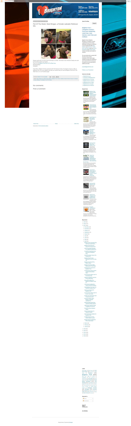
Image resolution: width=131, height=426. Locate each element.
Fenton (58, 78)
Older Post (76, 123)
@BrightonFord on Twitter (88, 82)
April (86, 241)
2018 (85, 223)
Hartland (62, 78)
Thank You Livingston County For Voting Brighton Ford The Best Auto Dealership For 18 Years (89, 158)
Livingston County (92, 387)
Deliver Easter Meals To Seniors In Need (89, 312)
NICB (90, 390)
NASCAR (86, 390)
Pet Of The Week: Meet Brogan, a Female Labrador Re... (89, 299)
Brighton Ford (54, 78)
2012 (85, 335)
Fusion (87, 383)
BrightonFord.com (87, 76)
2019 (85, 221)
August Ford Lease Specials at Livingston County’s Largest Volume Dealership (93, 172)
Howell (65, 78)
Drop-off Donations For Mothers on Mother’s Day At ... (90, 281)
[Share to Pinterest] (58, 77)
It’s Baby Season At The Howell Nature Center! (89, 317)
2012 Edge (84, 370)
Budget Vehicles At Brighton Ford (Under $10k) (90, 320)
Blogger (71, 422)
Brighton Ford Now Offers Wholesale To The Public (90, 265)
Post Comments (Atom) (43, 125)
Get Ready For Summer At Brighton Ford (89, 268)
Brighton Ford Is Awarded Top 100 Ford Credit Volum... (90, 243)
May (86, 239)
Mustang (95, 389)
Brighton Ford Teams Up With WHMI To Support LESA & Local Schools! (93, 93)
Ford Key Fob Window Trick (92, 184)
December (87, 227)
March (86, 323)
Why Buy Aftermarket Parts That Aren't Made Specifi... (90, 303)
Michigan (87, 389)
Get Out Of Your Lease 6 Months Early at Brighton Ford (93, 106)
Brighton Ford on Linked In (88, 80)
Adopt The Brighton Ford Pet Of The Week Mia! (90, 278)
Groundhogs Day (87, 385)
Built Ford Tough (85, 376)
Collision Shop (92, 49)
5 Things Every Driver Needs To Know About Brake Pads (90, 271)
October (86, 230)
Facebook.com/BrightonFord (89, 77)
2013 (85, 334)
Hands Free (93, 385)
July (85, 235)
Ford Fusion (89, 380)
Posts (85, 398)
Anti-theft (91, 371)
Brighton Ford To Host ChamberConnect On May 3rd (90, 259)
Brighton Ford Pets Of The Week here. (47, 63)
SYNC (83, 391)
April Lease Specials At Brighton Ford (89, 291)
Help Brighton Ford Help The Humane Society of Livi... (90, 288)
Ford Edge (90, 378)
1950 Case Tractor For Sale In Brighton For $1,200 (90, 306)
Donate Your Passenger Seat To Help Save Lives (90, 296)
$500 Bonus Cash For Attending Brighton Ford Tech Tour (92, 132)
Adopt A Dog (46, 78)
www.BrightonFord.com (87, 66)
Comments (86, 400)
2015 (85, 330)
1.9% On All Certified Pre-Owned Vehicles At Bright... (90, 285)
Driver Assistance (92, 377)
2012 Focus (90, 370)
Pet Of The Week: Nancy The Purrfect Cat (90, 256)
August (86, 234)
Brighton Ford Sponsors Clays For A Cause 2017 (90, 246)
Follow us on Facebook (87, 70)
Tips (96, 391)
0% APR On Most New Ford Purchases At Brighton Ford (90, 252)
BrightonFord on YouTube (88, 79)
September (87, 232)
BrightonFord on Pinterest (88, 85)
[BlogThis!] (54, 77)
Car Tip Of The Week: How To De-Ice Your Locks (90, 293)
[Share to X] (55, 77)
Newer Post (35, 123)
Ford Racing (90, 382)
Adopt (37, 78)
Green (95, 383)
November (87, 228)
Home (56, 123)
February (87, 324)
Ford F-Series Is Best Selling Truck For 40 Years (93, 119)
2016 (85, 328)
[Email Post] (50, 76)
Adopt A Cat (41, 78)
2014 (85, 332)
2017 (85, 225)
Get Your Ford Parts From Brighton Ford (92, 144)
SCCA (94, 390)
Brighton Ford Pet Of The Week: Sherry (89, 263)
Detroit (93, 376)
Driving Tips (84, 378)
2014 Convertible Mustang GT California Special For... (90, 249)
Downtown (84, 377)
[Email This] (52, 77)
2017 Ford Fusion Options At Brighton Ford (90, 314)
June (86, 237)
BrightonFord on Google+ (88, 83)
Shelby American (90, 391)
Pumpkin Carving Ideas (92, 207)
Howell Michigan (85, 386)
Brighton (50, 78)
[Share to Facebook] (57, 77)
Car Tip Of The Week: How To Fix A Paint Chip (90, 275)
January (86, 326)
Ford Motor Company (89, 380)
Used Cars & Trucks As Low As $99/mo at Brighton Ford (92, 196)
